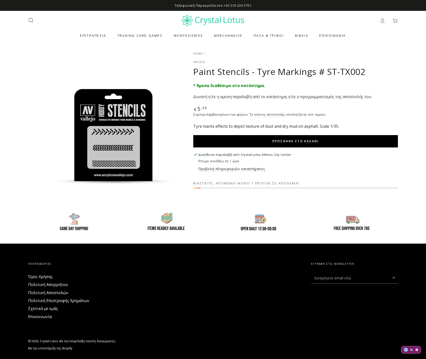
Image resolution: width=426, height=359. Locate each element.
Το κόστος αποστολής (266, 114)
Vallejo (199, 62)
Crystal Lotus (49, 341)
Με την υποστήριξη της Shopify (50, 348)
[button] (30, 20)
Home (197, 53)
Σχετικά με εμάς (43, 308)
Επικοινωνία (40, 316)
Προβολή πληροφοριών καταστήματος (231, 168)
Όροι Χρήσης (40, 276)
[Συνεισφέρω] (395, 277)
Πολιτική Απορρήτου (48, 284)
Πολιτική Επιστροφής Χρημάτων (58, 300)
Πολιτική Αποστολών (48, 292)
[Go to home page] (213, 20)
